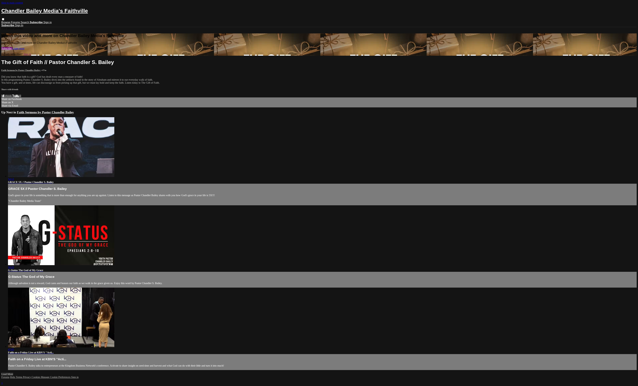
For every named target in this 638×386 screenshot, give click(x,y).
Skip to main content (12, 2)
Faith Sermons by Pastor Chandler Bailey (21, 70)
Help (13, 377)
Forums (16, 22)
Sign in (47, 22)
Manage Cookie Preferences (56, 377)
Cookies (36, 377)
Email (18, 95)
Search (25, 22)
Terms (19, 377)
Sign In (19, 25)
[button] (3, 19)
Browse (6, 22)
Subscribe (6, 48)
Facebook (6, 95)
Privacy (27, 377)
